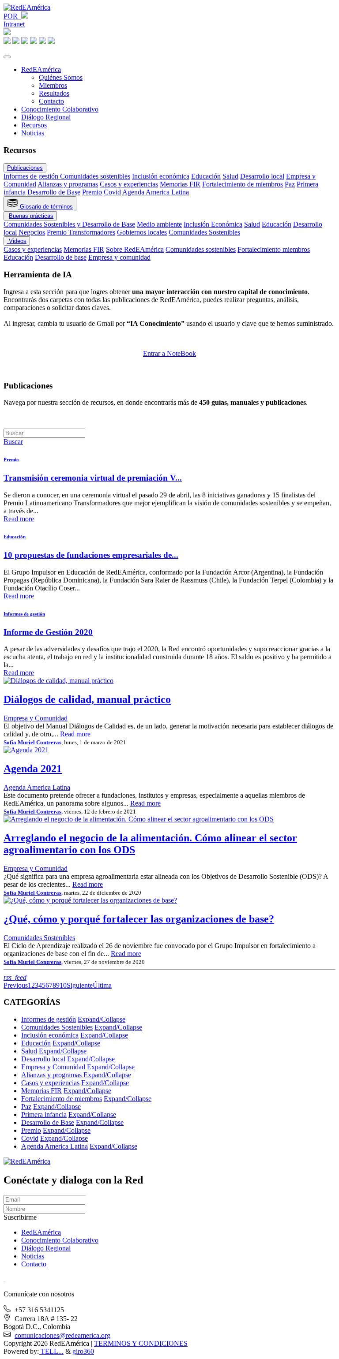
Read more (19, 519)
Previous (16, 985)
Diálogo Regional (46, 117)
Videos (16, 241)
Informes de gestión (32, 176)
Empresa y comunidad (119, 257)
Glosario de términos (45, 206)
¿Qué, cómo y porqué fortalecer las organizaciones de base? (139, 919)
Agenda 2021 (33, 768)
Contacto (51, 101)
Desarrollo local (262, 176)
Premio (92, 192)
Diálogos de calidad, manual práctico (87, 699)
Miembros (53, 85)
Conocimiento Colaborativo (59, 109)
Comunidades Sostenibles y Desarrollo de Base (69, 224)
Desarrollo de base (61, 257)
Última (102, 985)
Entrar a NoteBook (169, 353)
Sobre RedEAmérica (135, 249)
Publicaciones (25, 167)
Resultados (54, 93)
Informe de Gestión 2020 (48, 632)
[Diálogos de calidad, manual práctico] (58, 680)
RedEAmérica (41, 69)
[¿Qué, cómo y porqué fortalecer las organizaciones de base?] (90, 900)
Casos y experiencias (129, 184)
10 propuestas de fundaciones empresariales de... (91, 555)
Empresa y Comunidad (36, 718)
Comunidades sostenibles (95, 176)
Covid (112, 192)
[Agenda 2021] (26, 750)
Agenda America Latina (155, 192)
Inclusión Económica (213, 224)
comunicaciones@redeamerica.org (62, 1335)
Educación (206, 176)
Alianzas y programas (68, 184)
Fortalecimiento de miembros (242, 184)
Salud (230, 176)
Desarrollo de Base (53, 192)
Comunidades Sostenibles (204, 232)
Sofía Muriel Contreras (32, 742)
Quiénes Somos (61, 77)
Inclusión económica (160, 176)
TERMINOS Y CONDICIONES (141, 1343)
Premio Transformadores (81, 232)
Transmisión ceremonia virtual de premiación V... (93, 477)
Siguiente (80, 985)
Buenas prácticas (31, 216)
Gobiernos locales (142, 232)
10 (63, 985)
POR (12, 16)
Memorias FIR (180, 184)
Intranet (14, 24)
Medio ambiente (159, 224)
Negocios (32, 232)
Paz (290, 184)
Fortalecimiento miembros (273, 249)
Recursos (34, 125)
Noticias (32, 133)
